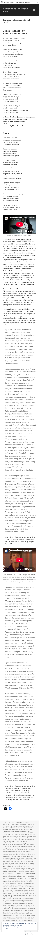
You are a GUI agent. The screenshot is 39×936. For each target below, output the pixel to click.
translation (11, 915)
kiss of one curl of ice (19, 876)
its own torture (10, 876)
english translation (13, 860)
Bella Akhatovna (25, 829)
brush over (12, 833)
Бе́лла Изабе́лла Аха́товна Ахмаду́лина (16, 842)
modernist (5, 887)
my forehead (12, 887)
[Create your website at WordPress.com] (19, 2)
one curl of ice (26, 888)
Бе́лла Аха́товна (25, 839)
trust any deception (25, 915)
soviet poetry (9, 907)
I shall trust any (10, 870)
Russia (28, 822)
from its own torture (15, 863)
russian (9, 898)
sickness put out (15, 900)
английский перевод (9, 858)
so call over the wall (12, 902)
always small (27, 826)
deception (17, 836)
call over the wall (18, 834)
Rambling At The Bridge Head (15, 10)
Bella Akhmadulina (21, 831)
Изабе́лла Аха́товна (18, 846)
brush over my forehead (22, 833)
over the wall (13, 892)
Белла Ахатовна (7, 838)
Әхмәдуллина (27, 892)
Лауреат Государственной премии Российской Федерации (16, 848)
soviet (21, 905)
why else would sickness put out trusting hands (17, 921)
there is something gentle (16, 910)
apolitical (11, 828)
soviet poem (27, 905)
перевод (17, 858)
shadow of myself (26, 898)
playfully (5, 893)
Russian (5, 824)
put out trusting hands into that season (25, 897)
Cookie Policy (6, 928)
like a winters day (15, 881)
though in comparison (19, 912)
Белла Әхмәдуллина (29, 838)
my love (18, 887)
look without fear (25, 881)
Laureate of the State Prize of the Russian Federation (18, 877)
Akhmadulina (20, 826)
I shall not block (26, 868)
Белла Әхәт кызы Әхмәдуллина (11, 839)
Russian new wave (16, 898)
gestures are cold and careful (26, 865)
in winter (27, 871)
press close (21, 893)
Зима (10, 846)
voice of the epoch (23, 917)
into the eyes (22, 875)
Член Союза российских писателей (23, 856)
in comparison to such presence (16, 871)
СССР (11, 856)
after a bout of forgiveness (20, 824)
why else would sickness (17, 920)
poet (13, 893)
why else (8, 920)
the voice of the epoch (25, 908)
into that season (14, 875)
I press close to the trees (15, 868)
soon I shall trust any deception (11, 905)
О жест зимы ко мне (22, 849)
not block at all (24, 887)
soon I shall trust (28, 903)
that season (15, 908)
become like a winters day (13, 829)
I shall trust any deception (21, 870)
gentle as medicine (13, 865)
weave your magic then (13, 919)
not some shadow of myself (15, 888)
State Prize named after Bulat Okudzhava (24, 907)
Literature (20, 822)
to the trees (22, 913)
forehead (23, 861)
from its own (6, 863)
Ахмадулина (24, 836)
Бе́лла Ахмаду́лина (21, 841)
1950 (11, 824)
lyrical (9, 885)
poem (9, 893)
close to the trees (27, 834)
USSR (16, 917)
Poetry (25, 822)
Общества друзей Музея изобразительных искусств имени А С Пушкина (18, 851)
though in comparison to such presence (16, 912)
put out (33, 895)
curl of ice (12, 836)
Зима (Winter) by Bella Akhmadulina (15, 32)
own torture (20, 892)
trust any (17, 915)
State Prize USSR (7, 908)
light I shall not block (23, 880)
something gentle (19, 903)
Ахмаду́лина (31, 836)
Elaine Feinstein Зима (26, 858)
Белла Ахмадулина (17, 838)
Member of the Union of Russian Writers (22, 885)
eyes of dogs (17, 861)
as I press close (18, 828)
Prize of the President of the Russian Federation (18, 895)
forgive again (29, 861)
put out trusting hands (9, 897)
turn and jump (10, 917)
